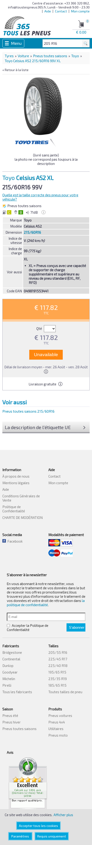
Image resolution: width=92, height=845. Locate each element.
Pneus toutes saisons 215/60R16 (28, 411)
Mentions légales (15, 483)
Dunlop (7, 665)
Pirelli (6, 685)
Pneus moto (58, 735)
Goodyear (10, 672)
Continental (11, 659)
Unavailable (46, 354)
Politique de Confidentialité (13, 509)
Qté (39, 328)
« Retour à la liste (15, 70)
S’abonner (76, 627)
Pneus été (10, 715)
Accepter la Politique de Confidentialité (27, 627)
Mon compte (80, 11)
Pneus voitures (60, 715)
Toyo (75, 56)
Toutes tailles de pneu (65, 692)
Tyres (9, 56)
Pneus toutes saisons (50, 56)
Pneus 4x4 (56, 722)
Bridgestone (12, 652)
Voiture (23, 56)
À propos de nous (15, 476)
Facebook (14, 541)
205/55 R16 (57, 652)
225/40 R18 (57, 665)
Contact (61, 11)
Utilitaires (55, 729)
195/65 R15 (57, 672)
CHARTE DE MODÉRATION (22, 517)
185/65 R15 (57, 685)
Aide (47, 11)
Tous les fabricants (17, 692)
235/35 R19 (57, 679)
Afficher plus (63, 815)
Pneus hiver (11, 722)
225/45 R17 (57, 659)
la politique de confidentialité (46, 602)
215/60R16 (32, 232)
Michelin (8, 679)
